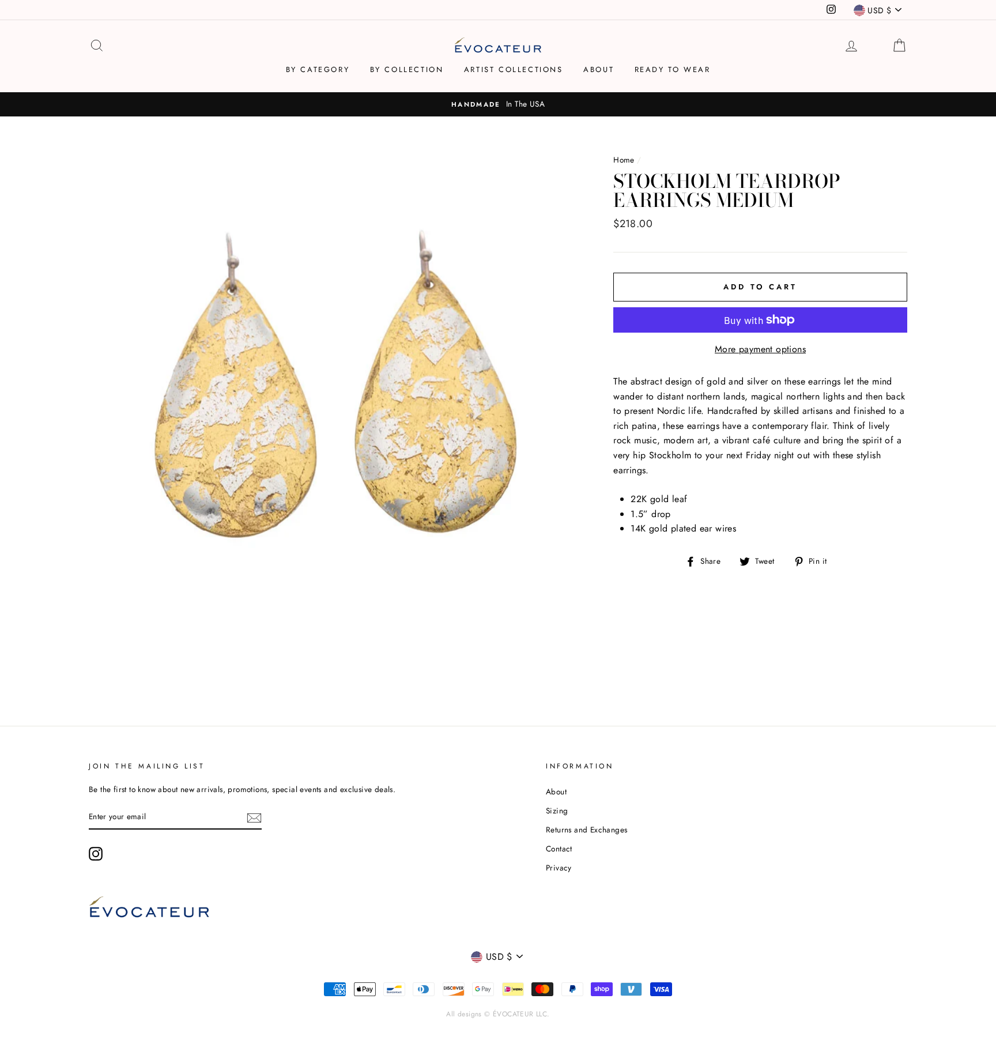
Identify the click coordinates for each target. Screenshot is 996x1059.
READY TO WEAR (673, 69)
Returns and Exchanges (586, 829)
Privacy (559, 867)
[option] (498, 104)
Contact (559, 848)
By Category (318, 69)
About (598, 69)
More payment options (760, 349)
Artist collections (513, 69)
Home (624, 159)
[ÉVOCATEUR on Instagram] (96, 854)
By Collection (407, 69)
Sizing (557, 810)
